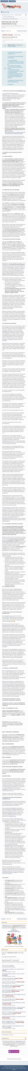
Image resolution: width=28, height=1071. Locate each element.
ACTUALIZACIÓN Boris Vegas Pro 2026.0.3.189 (12, 973)
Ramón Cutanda (19, 978)
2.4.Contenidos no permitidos (14, 65)
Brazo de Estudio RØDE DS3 (8, 999)
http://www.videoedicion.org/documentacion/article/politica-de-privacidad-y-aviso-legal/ (15, 133)
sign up (3, 954)
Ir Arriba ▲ (22, 1066)
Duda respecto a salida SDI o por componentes (12, 969)
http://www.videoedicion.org (13, 97)
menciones (16, 892)
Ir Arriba (3, 918)
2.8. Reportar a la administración (15, 73)
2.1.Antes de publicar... (13, 60)
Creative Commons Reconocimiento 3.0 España (13, 871)
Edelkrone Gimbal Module (7, 978)
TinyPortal (6, 1066)
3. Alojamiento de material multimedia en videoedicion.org (15, 81)
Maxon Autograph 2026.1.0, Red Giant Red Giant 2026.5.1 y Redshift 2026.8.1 (13, 1022)
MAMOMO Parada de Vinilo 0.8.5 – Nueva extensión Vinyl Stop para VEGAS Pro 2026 (13, 1008)
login (22, 952)
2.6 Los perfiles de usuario (13, 69)
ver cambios (13, 46)
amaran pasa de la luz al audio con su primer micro (13, 1016)
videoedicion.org (6, 925)
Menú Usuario (5, 949)
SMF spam (9, 1059)
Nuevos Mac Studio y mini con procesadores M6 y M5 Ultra (13, 995)
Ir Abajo (3, 30)
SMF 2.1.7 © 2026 (5, 1068)
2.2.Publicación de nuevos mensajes (15, 61)
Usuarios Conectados (6, 1031)
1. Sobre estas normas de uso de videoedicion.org (15, 53)
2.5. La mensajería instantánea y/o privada (15, 67)
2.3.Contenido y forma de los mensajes (16, 63)
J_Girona (12, 965)
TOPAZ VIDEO (5, 965)
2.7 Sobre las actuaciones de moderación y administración (16, 71)
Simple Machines (12, 1068)
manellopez (5, 975)
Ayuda (10, 1066)
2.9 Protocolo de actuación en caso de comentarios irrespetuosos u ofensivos (15, 76)
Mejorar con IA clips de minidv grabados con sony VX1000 (13, 1026)
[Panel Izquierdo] (25, 15)
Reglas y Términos (15, 1066)
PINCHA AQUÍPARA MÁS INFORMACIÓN (13, 931)
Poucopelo (20, 1008)
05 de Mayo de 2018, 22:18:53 (7, 38)
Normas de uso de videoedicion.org (9, 37)
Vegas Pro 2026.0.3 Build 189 (8, 982)
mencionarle (10, 541)
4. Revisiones (10, 84)
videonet (4, 970)
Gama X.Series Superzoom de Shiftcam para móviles (13, 1002)
